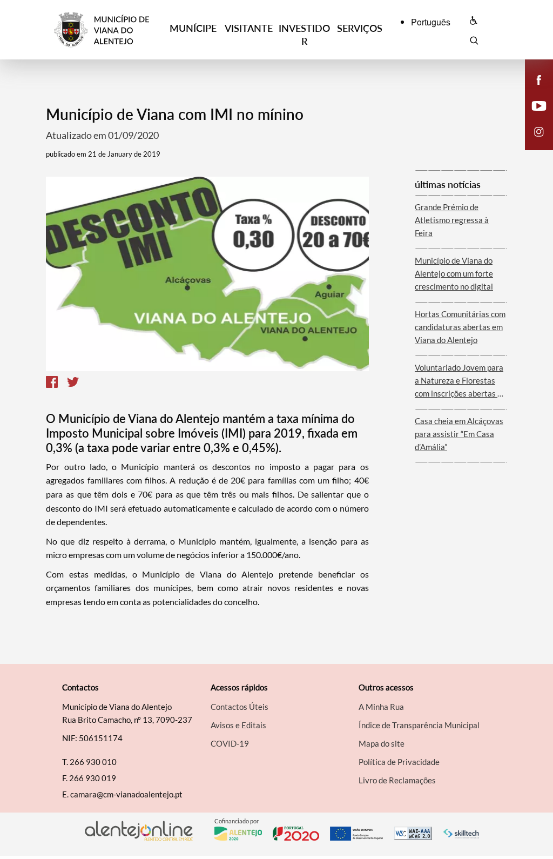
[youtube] (539, 104)
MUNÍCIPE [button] (193, 28)
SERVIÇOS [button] (359, 28)
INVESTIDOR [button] (304, 34)
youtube (532, 116)
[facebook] (539, 78)
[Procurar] (474, 42)
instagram (532, 142)
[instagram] (539, 130)
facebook (532, 90)
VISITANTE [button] (249, 28)
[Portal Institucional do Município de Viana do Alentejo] (109, 30)
